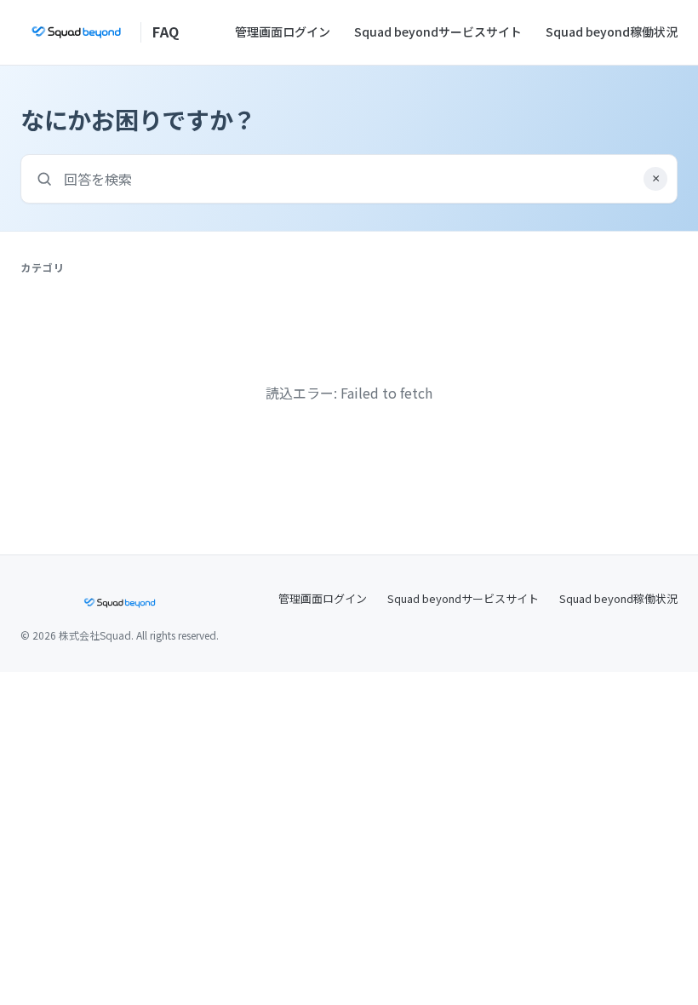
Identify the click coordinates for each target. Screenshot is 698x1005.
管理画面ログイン (282, 31)
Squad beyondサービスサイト (438, 31)
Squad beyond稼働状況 (612, 31)
